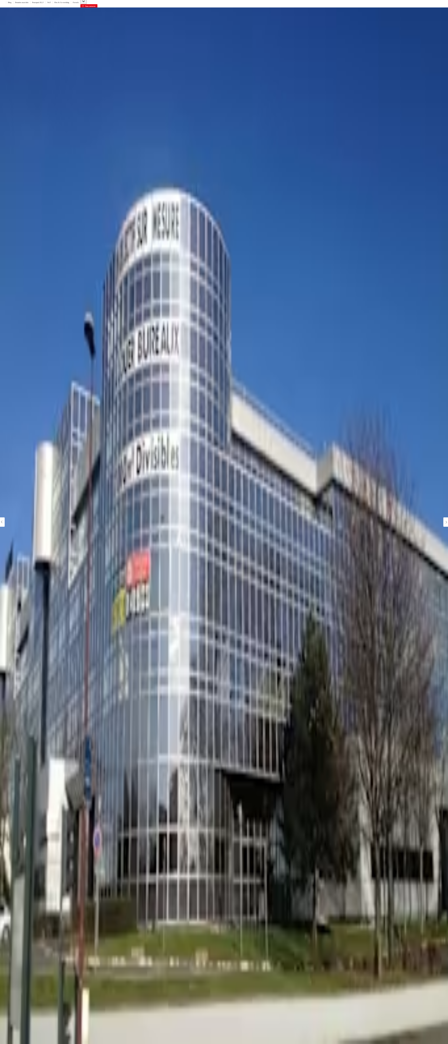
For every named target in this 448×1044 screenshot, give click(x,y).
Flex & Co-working (61, 2)
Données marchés (21, 2)
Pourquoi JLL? (38, 2)
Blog (9, 2)
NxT (49, 2)
